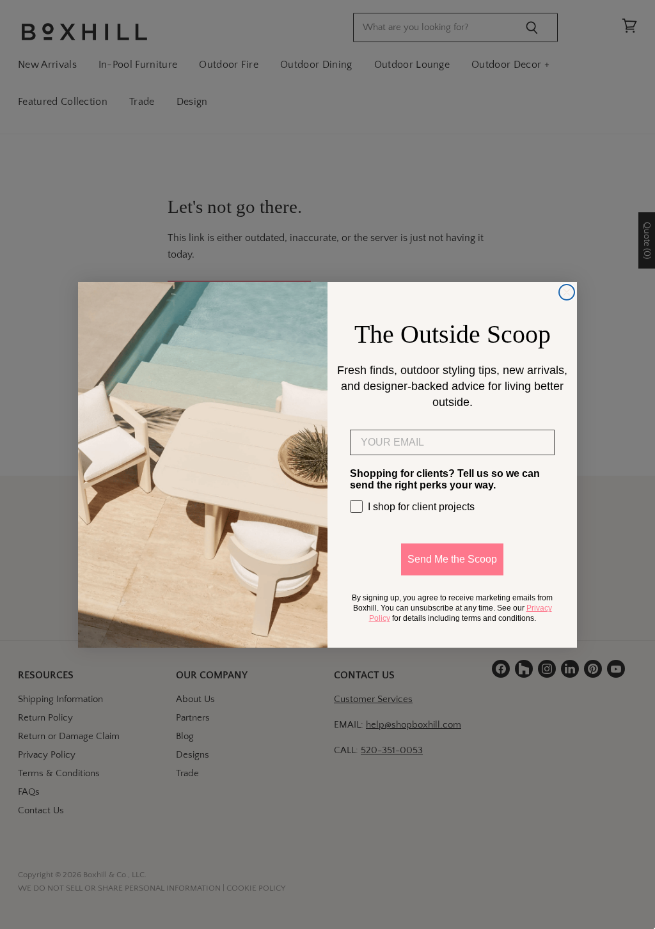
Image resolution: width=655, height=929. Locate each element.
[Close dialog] (566, 292)
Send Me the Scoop (452, 559)
